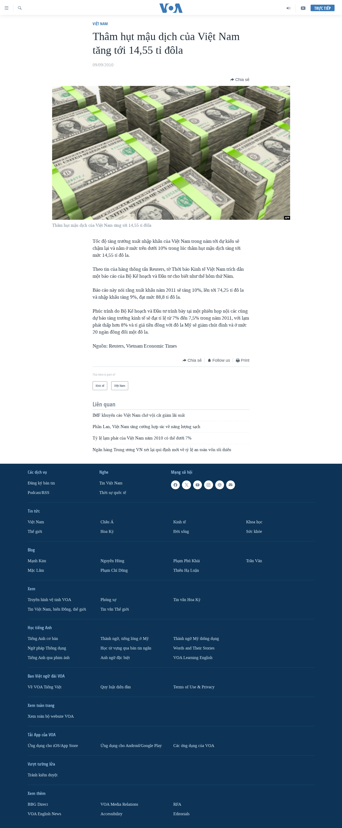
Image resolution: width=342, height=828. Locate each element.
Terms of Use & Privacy (194, 687)
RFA (177, 804)
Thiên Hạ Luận (186, 570)
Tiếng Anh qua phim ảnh (49, 657)
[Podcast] (219, 484)
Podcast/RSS (38, 492)
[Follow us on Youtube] (197, 484)
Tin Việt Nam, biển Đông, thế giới (57, 609)
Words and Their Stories (194, 648)
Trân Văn (254, 561)
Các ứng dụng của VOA (193, 745)
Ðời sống (181, 531)
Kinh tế (179, 522)
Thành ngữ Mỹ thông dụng (196, 638)
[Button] (239, 79)
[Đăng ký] (230, 484)
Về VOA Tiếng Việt (44, 687)
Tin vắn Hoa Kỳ (187, 599)
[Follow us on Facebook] (175, 484)
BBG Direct (38, 804)
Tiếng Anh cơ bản (43, 638)
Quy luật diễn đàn (116, 687)
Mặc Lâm (36, 570)
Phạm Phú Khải (186, 561)
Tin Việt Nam (110, 483)
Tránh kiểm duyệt (42, 775)
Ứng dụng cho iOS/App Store (53, 745)
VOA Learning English (192, 657)
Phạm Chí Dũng (114, 570)
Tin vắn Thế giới (115, 609)
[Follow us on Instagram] (208, 484)
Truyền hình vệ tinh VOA (49, 599)
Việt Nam (100, 23)
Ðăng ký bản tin (41, 483)
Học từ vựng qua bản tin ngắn (126, 648)
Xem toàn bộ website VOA (51, 716)
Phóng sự (108, 599)
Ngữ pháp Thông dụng (47, 648)
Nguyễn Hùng (112, 561)
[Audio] (289, 8)
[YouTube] (303, 8)
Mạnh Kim (37, 561)
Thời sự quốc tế (112, 492)
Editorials (181, 813)
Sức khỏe (254, 531)
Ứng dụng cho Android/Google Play (131, 745)
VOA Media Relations (119, 804)
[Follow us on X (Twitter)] (186, 484)
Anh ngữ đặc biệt (115, 657)
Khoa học (254, 522)
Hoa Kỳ (107, 531)
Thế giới (35, 531)
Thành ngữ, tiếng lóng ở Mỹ (125, 638)
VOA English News (44, 813)
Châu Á (107, 522)
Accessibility (111, 813)
